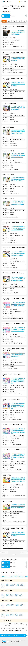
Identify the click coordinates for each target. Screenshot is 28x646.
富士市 (17, 604)
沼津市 (21, 604)
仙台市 (7, 614)
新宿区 (7, 584)
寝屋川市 (3, 597)
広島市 (20, 614)
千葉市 (2, 585)
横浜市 (2, 584)
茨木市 (7, 595)
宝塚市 (11, 595)
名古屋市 (3, 604)
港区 (18, 584)
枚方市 (20, 595)
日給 (19, 21)
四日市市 (8, 605)
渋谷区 (21, 584)
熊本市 (2, 617)
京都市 (7, 594)
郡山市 (7, 615)
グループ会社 (11, 641)
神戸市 (11, 594)
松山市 (16, 614)
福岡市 (11, 614)
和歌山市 (17, 594)
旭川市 (2, 615)
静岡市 (12, 604)
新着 (9, 21)
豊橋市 (17, 605)
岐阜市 (2, 605)
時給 (14, 21)
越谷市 (2, 587)
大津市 (16, 595)
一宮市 (2, 607)
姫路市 (2, 595)
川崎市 (7, 585)
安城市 (21, 605)
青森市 (11, 615)
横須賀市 (22, 585)
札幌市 (2, 614)
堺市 (21, 594)
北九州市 (21, 615)
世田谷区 (12, 585)
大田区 (17, 585)
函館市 (16, 615)
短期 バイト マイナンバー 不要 (9, 576)
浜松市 (8, 604)
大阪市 (2, 594)
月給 (24, 21)
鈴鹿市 (12, 605)
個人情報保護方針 (17, 641)
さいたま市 (12, 584)
